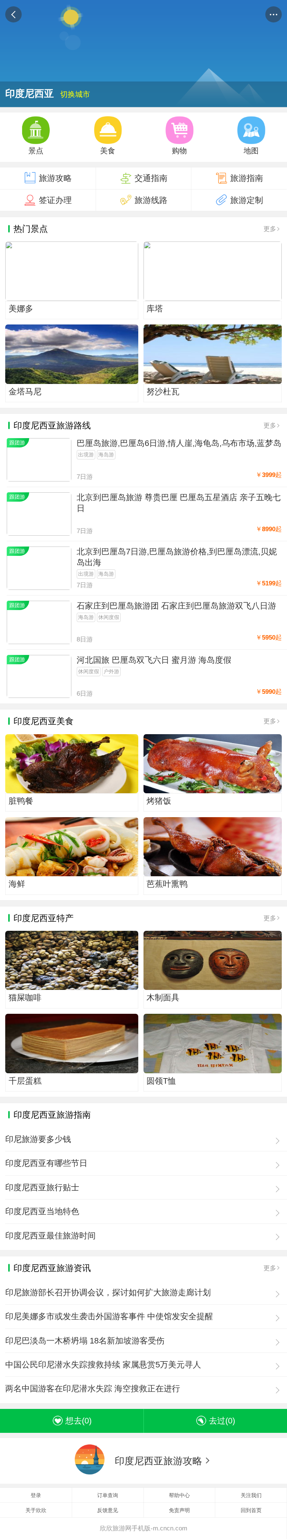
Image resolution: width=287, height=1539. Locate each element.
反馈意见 (107, 1510)
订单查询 (107, 1495)
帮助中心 (179, 1495)
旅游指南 (246, 178)
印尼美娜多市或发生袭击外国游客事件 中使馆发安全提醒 (109, 1316)
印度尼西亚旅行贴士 (42, 1187)
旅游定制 (246, 200)
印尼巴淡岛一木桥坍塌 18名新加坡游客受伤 (84, 1340)
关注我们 (251, 1495)
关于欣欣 (35, 1510)
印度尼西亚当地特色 (42, 1211)
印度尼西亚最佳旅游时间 (50, 1235)
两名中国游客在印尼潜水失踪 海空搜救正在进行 (92, 1388)
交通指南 (151, 178)
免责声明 (179, 1510)
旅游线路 (151, 200)
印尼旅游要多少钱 (38, 1139)
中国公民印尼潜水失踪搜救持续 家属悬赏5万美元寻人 (103, 1364)
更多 (269, 229)
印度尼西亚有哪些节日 (46, 1163)
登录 (36, 1495)
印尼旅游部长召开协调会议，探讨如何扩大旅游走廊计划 (108, 1292)
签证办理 (55, 200)
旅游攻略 (55, 178)
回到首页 (251, 1510)
